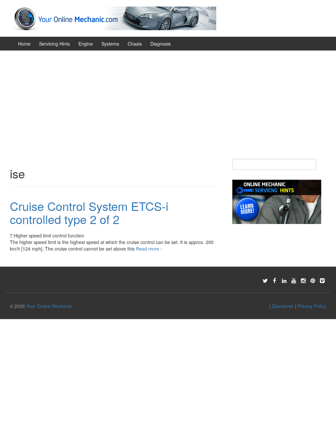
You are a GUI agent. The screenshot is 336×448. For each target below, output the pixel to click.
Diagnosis (160, 43)
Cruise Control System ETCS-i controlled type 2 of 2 (89, 212)
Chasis (135, 43)
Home (24, 43)
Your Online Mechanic (49, 306)
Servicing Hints (54, 43)
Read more (149, 248)
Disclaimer (283, 306)
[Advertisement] (168, 100)
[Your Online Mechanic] (115, 17)
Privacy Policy (312, 306)
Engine (85, 43)
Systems (110, 43)
